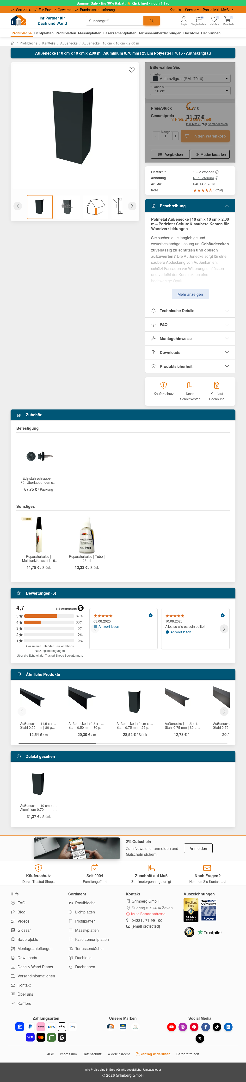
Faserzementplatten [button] (119, 33)
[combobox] (115, 20)
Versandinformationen (36, 976)
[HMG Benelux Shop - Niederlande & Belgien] (123, 1026)
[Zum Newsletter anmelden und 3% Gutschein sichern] (77, 848)
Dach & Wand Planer (35, 966)
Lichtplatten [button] (44, 33)
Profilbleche (28, 43)
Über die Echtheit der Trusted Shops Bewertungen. (50, 655)
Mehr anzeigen (190, 294)
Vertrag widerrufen (155, 1053)
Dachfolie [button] (191, 33)
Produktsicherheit (176, 366)
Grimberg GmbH (146, 901)
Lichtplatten (84, 912)
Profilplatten (85, 921)
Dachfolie (83, 957)
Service (190, 9)
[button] (228, 20)
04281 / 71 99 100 (147, 920)
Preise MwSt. (217, 9)
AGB (50, 1053)
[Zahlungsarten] (46, 1032)
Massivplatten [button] (89, 33)
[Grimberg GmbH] (135, 1026)
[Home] (13, 43)
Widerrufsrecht (118, 1053)
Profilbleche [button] (22, 33)
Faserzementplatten (91, 939)
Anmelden (198, 848)
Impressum (68, 1053)
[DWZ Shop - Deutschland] (110, 1026)
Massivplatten (86, 930)
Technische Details (177, 310)
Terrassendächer (89, 948)
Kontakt (175, 9)
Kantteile (48, 43)
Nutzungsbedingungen (50, 650)
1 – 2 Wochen (203, 171)
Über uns (25, 994)
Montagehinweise (176, 338)
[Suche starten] (151, 20)
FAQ (163, 324)
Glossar (24, 930)
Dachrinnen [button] (211, 33)
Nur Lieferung (203, 177)
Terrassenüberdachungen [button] (159, 33)
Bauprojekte (27, 939)
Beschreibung (173, 205)
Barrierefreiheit (187, 1053)
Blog (21, 912)
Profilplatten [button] (65, 33)
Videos (23, 921)
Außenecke (69, 43)
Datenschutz (92, 1053)
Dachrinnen (84, 966)
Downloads (170, 352)
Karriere (24, 1003)
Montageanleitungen (35, 948)
